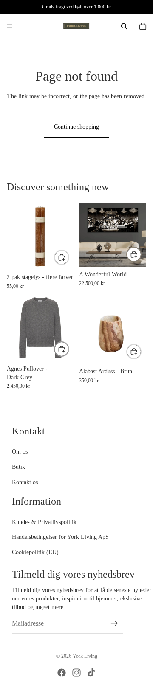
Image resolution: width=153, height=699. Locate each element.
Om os (20, 452)
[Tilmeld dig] (114, 624)
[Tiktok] (91, 673)
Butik (18, 467)
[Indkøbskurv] (142, 26)
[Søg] (124, 26)
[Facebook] (62, 673)
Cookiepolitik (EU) (35, 552)
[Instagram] (76, 673)
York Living (85, 656)
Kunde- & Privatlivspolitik (44, 522)
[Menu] (10, 26)
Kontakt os (25, 482)
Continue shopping (76, 127)
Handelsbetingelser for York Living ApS (60, 537)
